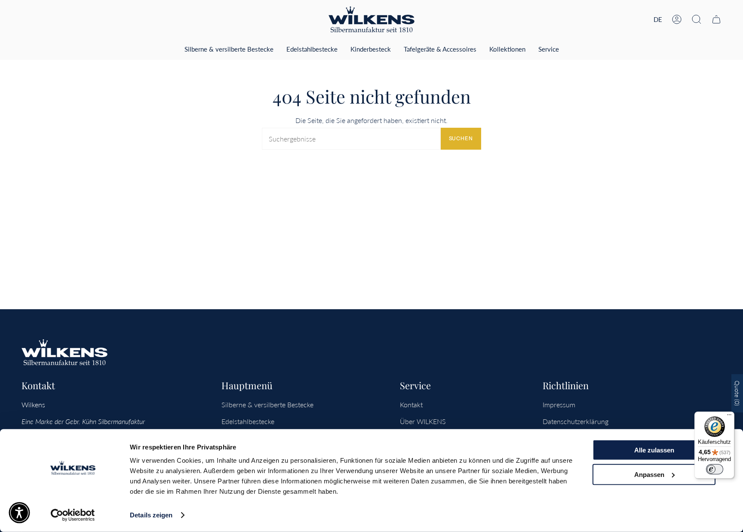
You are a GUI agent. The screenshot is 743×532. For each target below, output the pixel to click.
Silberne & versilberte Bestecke (267, 404)
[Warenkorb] (716, 19)
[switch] (714, 469)
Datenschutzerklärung (575, 421)
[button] (696, 19)
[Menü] (729, 417)
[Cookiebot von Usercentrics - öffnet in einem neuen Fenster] (73, 515)
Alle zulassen (654, 450)
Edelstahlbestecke (247, 421)
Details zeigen (151, 515)
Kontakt (411, 404)
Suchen (461, 138)
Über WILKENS (423, 421)
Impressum (559, 404)
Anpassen (649, 474)
